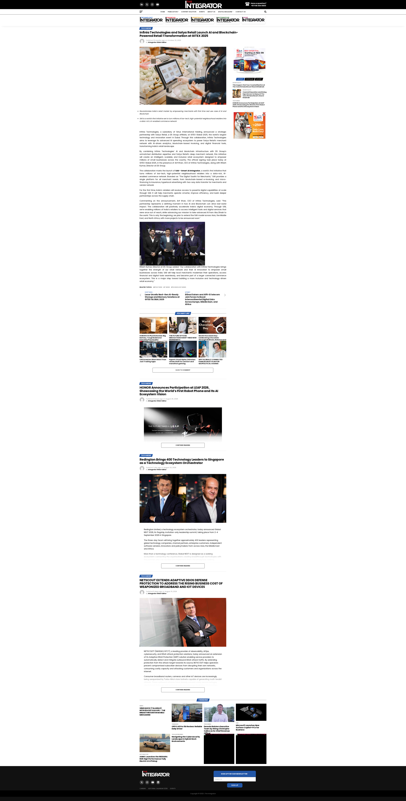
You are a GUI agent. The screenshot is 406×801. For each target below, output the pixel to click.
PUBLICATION (173, 12)
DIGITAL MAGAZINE (225, 12)
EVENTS (202, 12)
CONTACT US (241, 12)
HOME (162, 12)
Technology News (179, 287)
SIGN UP (234, 785)
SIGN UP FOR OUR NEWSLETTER (235, 774)
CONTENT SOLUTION (188, 12)
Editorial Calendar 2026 (158, 788)
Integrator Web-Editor (157, 42)
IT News (167, 287)
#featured (158, 287)
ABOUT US (211, 12)
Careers (143, 788)
